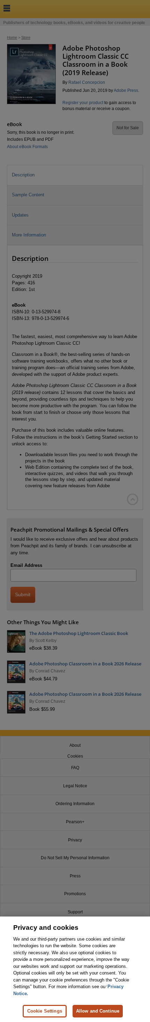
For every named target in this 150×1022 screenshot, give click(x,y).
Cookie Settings (44, 1011)
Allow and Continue (97, 1011)
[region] (75, 969)
